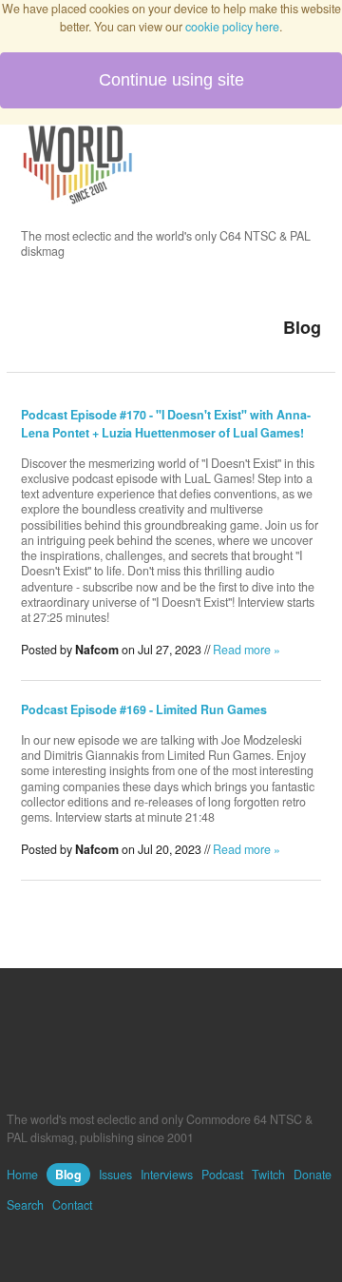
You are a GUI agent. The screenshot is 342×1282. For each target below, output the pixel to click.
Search (25, 1205)
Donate (313, 1174)
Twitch (268, 1174)
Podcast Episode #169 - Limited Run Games (144, 709)
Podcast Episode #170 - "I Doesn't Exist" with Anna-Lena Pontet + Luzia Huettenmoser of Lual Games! (166, 423)
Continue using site (171, 79)
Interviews (167, 1174)
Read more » (246, 649)
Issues (115, 1174)
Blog (68, 1174)
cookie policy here (232, 26)
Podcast (222, 1174)
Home (22, 1174)
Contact (72, 1205)
